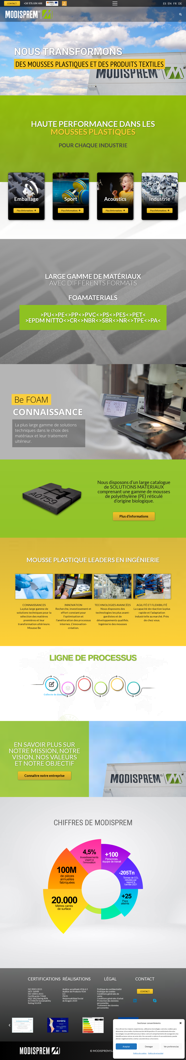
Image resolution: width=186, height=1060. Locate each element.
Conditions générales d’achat (110, 998)
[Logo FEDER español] (22, 1025)
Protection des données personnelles (108, 1001)
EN (170, 3)
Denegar (149, 1046)
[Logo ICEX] (58, 1025)
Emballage (160, 199)
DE (180, 3)
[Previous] (9, 1025)
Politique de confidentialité (109, 989)
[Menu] (115, 3)
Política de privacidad (155, 1053)
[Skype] (154, 1000)
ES (164, 3)
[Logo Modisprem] (29, 14)
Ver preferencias (171, 1046)
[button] (180, 1023)
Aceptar (126, 1046)
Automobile (115, 199)
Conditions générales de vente (108, 995)
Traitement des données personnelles (108, 1006)
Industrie (26, 199)
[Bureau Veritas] (93, 1025)
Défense (70, 199)
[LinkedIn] (135, 1000)
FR (175, 3)
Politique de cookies (106, 991)
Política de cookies (140, 1053)
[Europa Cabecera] (52, 3)
